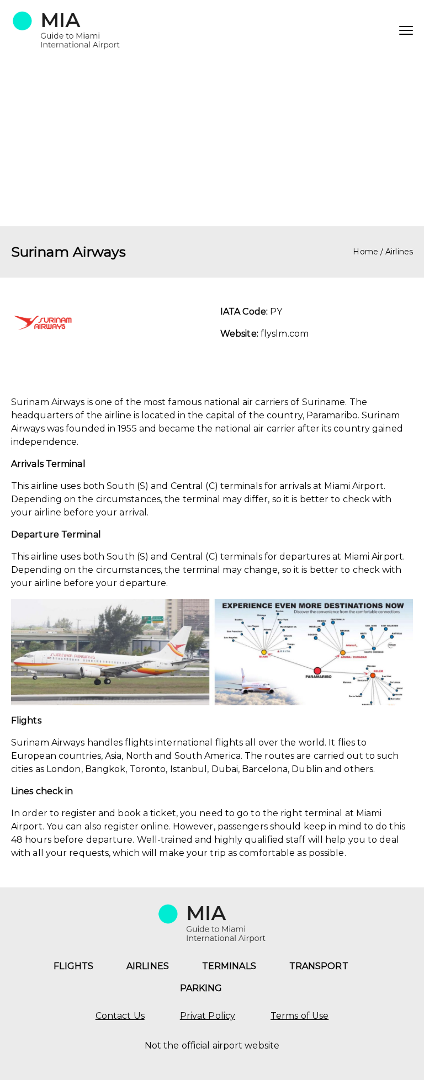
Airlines (399, 252)
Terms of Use (299, 1015)
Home (365, 252)
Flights (73, 966)
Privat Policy (207, 1015)
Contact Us (120, 1015)
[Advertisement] (212, 143)
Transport (318, 966)
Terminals (229, 966)
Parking (201, 988)
